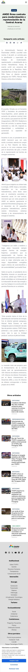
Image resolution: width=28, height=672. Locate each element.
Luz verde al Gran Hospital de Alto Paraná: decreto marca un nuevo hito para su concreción (19, 514)
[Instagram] (9, 553)
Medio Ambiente (16, 526)
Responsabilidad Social (18, 419)
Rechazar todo (14, 669)
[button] (26, 2)
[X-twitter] (12, 553)
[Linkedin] (19, 553)
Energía (14, 10)
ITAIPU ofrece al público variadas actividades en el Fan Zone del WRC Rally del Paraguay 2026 (19, 477)
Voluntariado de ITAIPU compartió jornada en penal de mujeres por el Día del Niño (18, 425)
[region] (14, 658)
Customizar (14, 665)
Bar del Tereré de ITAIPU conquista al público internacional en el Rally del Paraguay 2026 (19, 441)
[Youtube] (16, 553)
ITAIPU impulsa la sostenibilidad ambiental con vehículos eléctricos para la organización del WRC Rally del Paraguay (19, 496)
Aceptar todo (14, 661)
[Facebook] (6, 553)
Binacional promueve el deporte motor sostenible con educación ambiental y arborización (19, 531)
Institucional (15, 400)
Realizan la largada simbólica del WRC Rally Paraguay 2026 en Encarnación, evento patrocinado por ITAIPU (19, 459)
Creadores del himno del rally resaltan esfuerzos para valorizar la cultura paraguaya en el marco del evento (19, 407)
